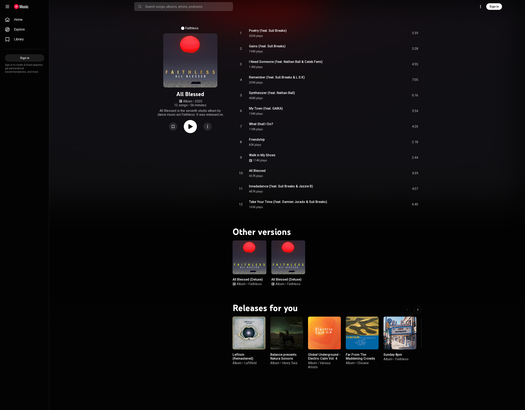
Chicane (363, 363)
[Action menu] (207, 126)
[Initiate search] (140, 6)
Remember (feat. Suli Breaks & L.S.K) (277, 77)
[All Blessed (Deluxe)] (249, 257)
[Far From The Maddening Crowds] (362, 333)
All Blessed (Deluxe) (248, 279)
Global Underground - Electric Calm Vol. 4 (324, 356)
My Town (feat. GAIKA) (266, 108)
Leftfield (250, 363)
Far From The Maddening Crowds (360, 356)
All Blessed (257, 171)
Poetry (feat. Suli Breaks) (268, 31)
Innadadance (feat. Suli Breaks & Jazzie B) (281, 186)
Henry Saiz (290, 363)
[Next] (418, 309)
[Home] (21, 6)
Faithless (192, 28)
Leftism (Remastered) (243, 356)
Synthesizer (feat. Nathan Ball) (272, 93)
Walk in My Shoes (262, 155)
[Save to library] (173, 126)
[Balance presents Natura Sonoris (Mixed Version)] (286, 333)
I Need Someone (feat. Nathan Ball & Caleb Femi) (286, 62)
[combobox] (189, 6)
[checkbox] (415, 33)
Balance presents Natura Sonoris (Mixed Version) (283, 358)
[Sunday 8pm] (399, 333)
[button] (173, 126)
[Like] (384, 33)
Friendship (257, 140)
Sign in (494, 6)
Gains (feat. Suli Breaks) (267, 46)
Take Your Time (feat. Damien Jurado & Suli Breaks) (288, 202)
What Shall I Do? (261, 124)
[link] (25, 20)
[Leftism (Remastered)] (249, 333)
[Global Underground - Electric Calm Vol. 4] (324, 333)
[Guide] (7, 6)
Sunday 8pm (392, 355)
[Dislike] (392, 33)
